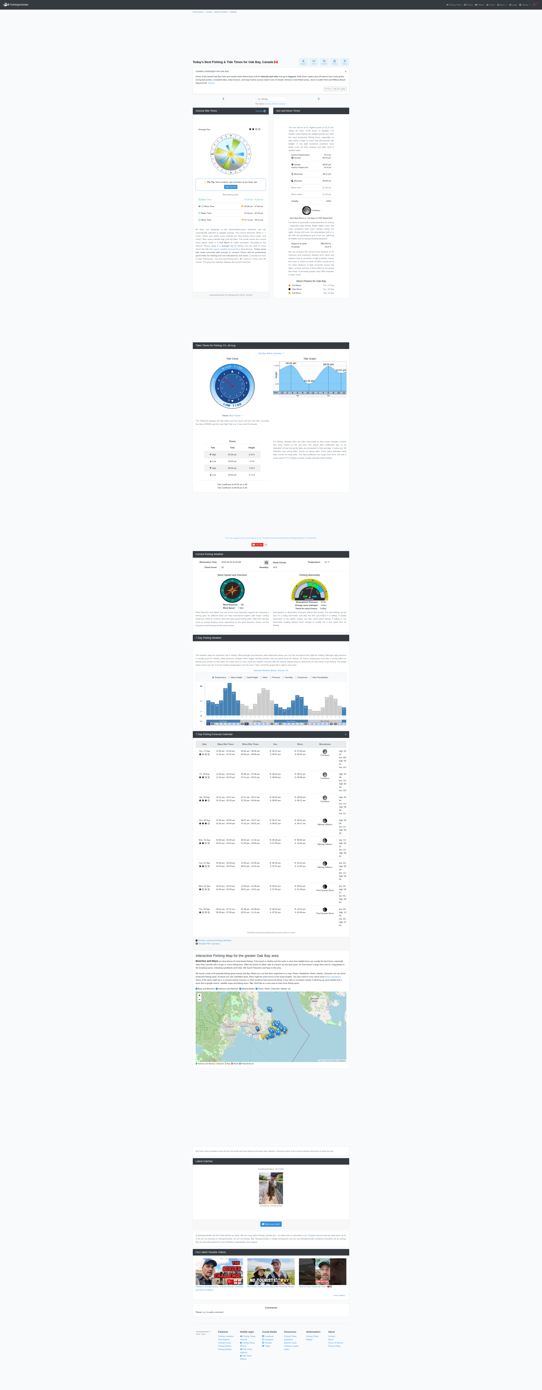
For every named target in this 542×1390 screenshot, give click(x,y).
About (330, 1339)
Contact (331, 1336)
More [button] (502, 5)
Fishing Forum (224, 1343)
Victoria (211, 83)
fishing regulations (332, 977)
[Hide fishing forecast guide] (345, 71)
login (204, 1312)
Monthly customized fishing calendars (214, 940)
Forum (492, 5)
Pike (271, 1169)
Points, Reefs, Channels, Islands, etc (274, 989)
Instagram (269, 1339)
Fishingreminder (18, 4)
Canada (209, 12)
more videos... (340, 1295)
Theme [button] (525, 5)
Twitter (267, 1346)
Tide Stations (224, 1339)
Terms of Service (335, 1343)
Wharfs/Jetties (248, 989)
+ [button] (199, 995)
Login (514, 5)
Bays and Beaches (206, 989)
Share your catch (272, 1224)
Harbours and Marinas (228, 989)
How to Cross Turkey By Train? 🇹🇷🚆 (315, 1286)
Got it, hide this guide (336, 89)
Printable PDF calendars (209, 944)
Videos (480, 5)
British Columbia (221, 12)
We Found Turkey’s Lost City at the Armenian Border (270, 1286)
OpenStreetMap (331, 1061)
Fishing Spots (198, 12)
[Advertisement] (271, 35)
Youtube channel (315, 1235)
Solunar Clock (290, 1343)
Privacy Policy (334, 1346)
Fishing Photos (224, 1346)
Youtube (268, 1343)
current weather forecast (224, 249)
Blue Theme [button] (235, 415)
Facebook (269, 1336)
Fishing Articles (224, 1349)
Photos (469, 5)
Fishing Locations (226, 1336)
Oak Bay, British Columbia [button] (275, 104)
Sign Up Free (230, 187)
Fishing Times (455, 5)
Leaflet (321, 1061)
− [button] (199, 999)
